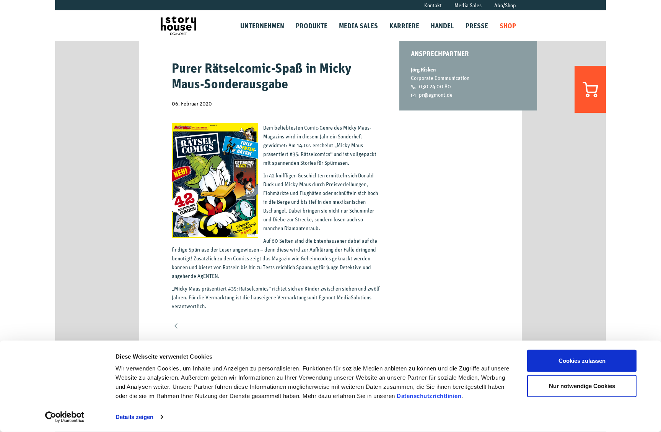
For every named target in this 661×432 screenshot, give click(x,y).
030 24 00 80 (435, 86)
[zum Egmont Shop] (590, 89)
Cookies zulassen (582, 360)
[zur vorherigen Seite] (176, 324)
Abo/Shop (505, 5)
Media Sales (468, 5)
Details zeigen (134, 417)
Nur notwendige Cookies (582, 385)
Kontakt (433, 5)
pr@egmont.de (436, 94)
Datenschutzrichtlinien (429, 396)
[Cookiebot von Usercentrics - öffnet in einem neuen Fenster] (64, 417)
